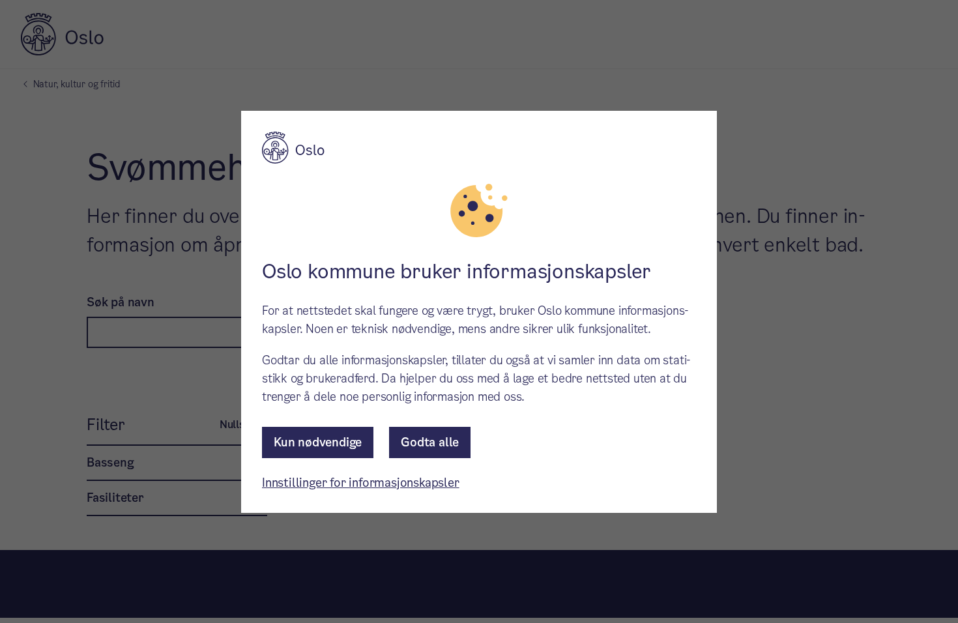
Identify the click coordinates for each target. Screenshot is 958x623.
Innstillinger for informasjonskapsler (360, 482)
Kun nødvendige (318, 442)
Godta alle (430, 442)
